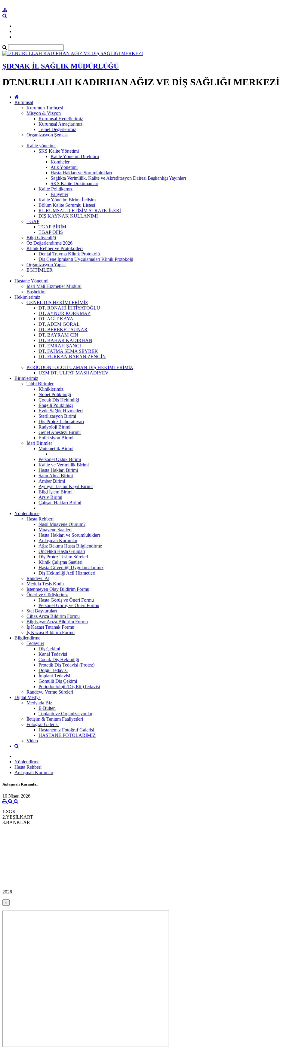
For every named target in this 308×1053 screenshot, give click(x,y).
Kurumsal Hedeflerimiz (60, 118)
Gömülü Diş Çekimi (57, 681)
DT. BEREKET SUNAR (63, 329)
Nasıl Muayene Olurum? (61, 524)
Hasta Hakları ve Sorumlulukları (81, 172)
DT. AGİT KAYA (55, 318)
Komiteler (60, 161)
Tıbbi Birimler (40, 383)
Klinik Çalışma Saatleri (60, 562)
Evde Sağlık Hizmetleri (60, 410)
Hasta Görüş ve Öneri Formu (66, 600)
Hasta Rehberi (40, 518)
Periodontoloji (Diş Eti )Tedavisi (69, 686)
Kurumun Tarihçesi (44, 107)
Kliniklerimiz (50, 389)
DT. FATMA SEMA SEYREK (68, 351)
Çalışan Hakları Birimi (59, 502)
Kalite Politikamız (55, 188)
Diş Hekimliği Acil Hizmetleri (66, 572)
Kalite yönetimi (41, 145)
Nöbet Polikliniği (54, 394)
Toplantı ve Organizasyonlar (65, 713)
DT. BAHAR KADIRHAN (65, 340)
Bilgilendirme (27, 637)
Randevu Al (37, 578)
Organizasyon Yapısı (46, 264)
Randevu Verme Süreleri (49, 691)
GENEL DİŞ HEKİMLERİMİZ (57, 302)
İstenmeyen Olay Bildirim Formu (57, 589)
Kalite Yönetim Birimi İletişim (67, 199)
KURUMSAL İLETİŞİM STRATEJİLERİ (79, 210)
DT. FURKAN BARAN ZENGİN (72, 356)
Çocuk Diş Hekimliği (58, 399)
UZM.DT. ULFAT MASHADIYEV (73, 372)
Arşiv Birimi (50, 497)
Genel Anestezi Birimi (59, 432)
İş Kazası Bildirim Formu (50, 632)
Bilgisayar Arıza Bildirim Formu (57, 621)
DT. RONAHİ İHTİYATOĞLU (69, 307)
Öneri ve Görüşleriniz (47, 594)
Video (32, 740)
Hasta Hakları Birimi (58, 470)
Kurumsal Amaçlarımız (60, 124)
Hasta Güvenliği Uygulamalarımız (70, 567)
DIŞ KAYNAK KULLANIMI (68, 215)
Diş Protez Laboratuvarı (61, 421)
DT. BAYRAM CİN (58, 334)
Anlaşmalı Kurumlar (57, 540)
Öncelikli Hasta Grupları (61, 551)
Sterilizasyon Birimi (57, 416)
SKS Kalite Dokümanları (74, 183)
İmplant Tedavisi (54, 675)
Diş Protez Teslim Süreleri (63, 556)
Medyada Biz (39, 702)
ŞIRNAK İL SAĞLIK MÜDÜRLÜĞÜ (60, 66)
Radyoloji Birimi (54, 426)
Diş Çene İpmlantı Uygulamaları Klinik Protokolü (85, 259)
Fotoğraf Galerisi (42, 724)
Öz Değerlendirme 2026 (49, 243)
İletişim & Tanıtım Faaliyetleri (54, 719)
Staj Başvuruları (41, 610)
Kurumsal (23, 102)
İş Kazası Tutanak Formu (50, 627)
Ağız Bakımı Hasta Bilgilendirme (70, 545)
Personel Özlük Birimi (59, 459)
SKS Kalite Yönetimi (58, 151)
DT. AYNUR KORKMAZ (64, 313)
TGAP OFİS (50, 232)
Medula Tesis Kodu (45, 583)
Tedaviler (35, 643)
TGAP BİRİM (52, 226)
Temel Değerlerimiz (57, 129)
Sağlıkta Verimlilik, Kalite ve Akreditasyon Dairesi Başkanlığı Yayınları (118, 178)
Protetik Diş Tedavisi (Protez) (66, 664)
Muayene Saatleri (55, 529)
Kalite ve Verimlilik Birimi (63, 464)
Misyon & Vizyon (43, 113)
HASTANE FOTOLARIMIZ (67, 735)
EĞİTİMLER (39, 270)
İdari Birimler (39, 443)
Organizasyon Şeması (47, 134)
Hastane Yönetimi (31, 280)
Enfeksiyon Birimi (55, 437)
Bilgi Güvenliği (41, 237)
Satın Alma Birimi (55, 475)
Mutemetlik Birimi (55, 448)
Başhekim (35, 291)
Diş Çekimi (49, 648)
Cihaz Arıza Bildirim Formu (53, 616)
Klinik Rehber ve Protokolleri (54, 248)
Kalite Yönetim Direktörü (75, 156)
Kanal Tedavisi (52, 654)
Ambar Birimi (51, 481)
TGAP (32, 221)
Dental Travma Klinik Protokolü (69, 253)
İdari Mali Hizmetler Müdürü (54, 286)
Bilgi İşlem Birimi (55, 491)
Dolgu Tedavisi (53, 670)
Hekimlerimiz (27, 297)
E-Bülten (47, 708)
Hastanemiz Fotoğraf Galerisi (66, 729)
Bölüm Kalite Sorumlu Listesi (66, 205)
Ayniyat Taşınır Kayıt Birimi (65, 486)
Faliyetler (59, 194)
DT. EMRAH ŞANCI (59, 345)
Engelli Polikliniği (55, 405)
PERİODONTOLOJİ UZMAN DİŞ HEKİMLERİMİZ (79, 367)
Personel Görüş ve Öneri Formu (68, 605)
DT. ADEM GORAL (59, 324)
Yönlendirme (26, 513)
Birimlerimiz (26, 378)
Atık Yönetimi (64, 167)
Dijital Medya (27, 697)
